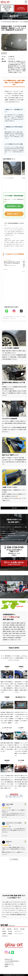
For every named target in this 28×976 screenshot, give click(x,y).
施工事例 (10, 931)
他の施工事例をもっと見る (13, 206)
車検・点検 (16, 929)
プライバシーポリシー (18, 933)
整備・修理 (9, 929)
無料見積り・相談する (12, 214)
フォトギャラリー (18, 931)
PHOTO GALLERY (14, 586)
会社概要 (4, 933)
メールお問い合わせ (15, 563)
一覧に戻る (14, 508)
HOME (3, 929)
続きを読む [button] (4, 817)
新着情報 (10, 933)
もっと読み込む (14, 859)
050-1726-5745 (7, 8)
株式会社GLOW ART (11, 975)
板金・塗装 (4, 53)
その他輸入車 (11, 56)
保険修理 (4, 931)
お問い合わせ (21, 8)
